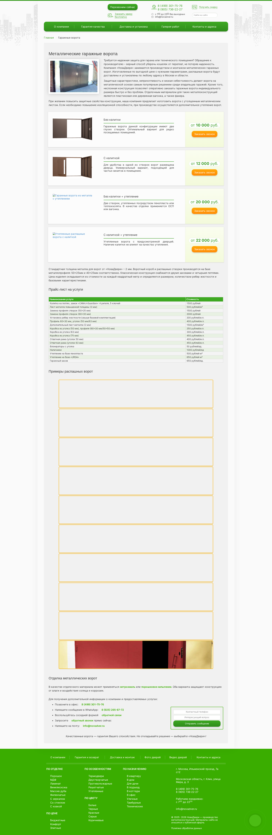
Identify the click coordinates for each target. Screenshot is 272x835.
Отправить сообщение (197, 723)
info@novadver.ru (164, 17)
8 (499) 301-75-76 (170, 5)
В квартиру (134, 776)
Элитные (55, 827)
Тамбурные (134, 802)
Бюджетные (57, 820)
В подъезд (133, 787)
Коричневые (96, 820)
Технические (135, 806)
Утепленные (95, 791)
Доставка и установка (134, 26)
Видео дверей (178, 757)
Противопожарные (100, 783)
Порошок (56, 776)
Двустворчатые (98, 779)
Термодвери (96, 776)
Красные (93, 812)
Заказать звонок (204, 134)
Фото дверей (152, 757)
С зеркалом (57, 798)
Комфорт (55, 824)
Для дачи (132, 783)
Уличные (132, 798)
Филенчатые (57, 794)
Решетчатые (96, 787)
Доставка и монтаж (122, 757)
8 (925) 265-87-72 (112, 709)
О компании (61, 26)
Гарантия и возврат (87, 757)
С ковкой (56, 806)
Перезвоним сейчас (122, 7)
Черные (93, 808)
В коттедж (133, 791)
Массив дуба (58, 791)
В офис (131, 794)
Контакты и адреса (204, 26)
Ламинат (55, 783)
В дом (130, 779)
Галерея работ (170, 26)
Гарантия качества (93, 26)
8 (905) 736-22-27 (170, 9)
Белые (92, 805)
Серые (92, 816)
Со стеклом (57, 802)
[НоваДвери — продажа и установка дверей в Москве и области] (65, 11)
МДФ (53, 779)
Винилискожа (58, 787)
